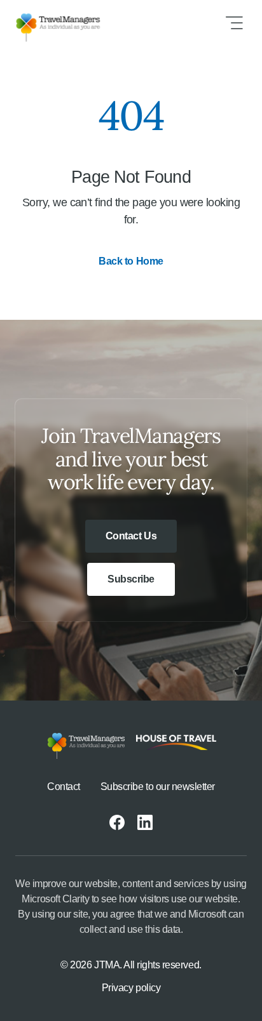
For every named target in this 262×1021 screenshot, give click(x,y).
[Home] (68, 23)
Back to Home (131, 261)
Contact (63, 786)
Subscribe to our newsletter (157, 786)
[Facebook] (117, 822)
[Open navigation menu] (234, 23)
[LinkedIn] (145, 822)
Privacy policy (131, 987)
